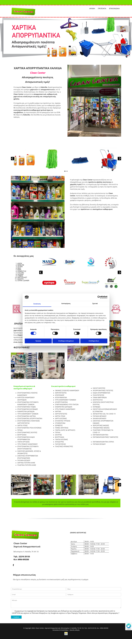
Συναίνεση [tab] (37, 304)
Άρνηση (38, 341)
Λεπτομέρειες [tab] (66, 303)
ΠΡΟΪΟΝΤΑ (102, 8)
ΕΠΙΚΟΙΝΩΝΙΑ (114, 8)
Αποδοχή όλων (94, 341)
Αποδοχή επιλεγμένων (66, 341)
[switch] (55, 333)
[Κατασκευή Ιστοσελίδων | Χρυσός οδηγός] (66, 633)
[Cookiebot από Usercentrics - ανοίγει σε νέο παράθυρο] (98, 297)
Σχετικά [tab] (95, 303)
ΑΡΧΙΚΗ (92, 8)
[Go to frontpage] (28, 11)
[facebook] (13, 565)
